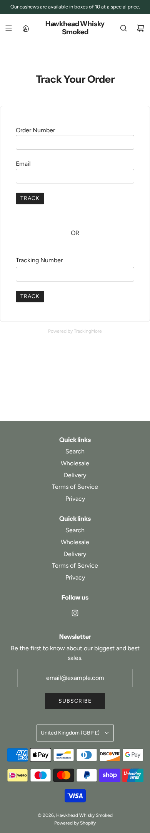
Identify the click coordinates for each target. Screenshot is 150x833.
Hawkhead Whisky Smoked (75, 28)
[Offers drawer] (25, 28)
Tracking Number (39, 260)
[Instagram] (75, 613)
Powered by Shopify (75, 823)
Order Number (35, 130)
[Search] (123, 28)
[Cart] (140, 28)
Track (30, 198)
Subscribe (75, 701)
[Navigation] (8, 28)
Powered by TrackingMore (75, 331)
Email (23, 163)
